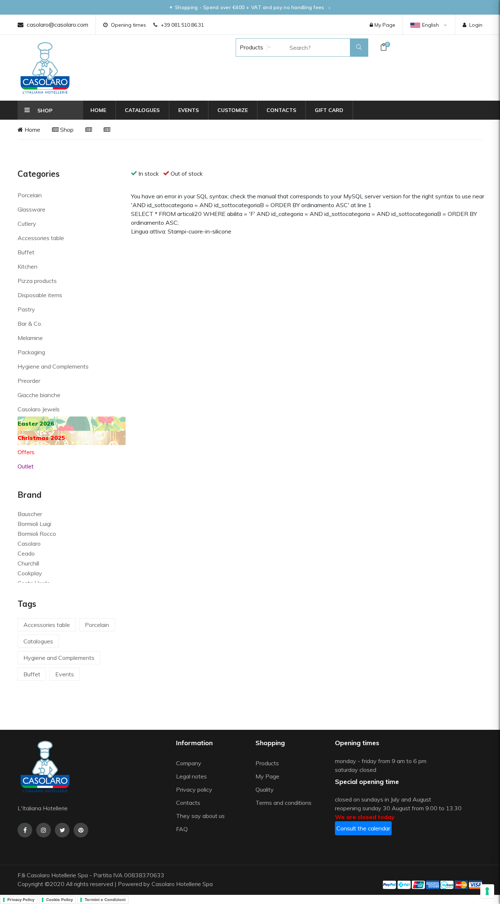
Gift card (329, 110)
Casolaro (29, 543)
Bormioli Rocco (37, 533)
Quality (265, 789)
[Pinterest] (81, 830)
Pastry (26, 309)
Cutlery (27, 223)
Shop (66, 129)
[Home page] (45, 67)
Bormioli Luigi (34, 523)
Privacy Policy (20, 899)
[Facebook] (25, 830)
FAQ (182, 829)
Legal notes (191, 776)
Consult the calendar (363, 828)
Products (251, 47)
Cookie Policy (59, 899)
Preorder (29, 380)
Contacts (281, 110)
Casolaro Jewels (39, 409)
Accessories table (41, 238)
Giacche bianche (39, 395)
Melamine (30, 337)
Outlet (26, 466)
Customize (232, 110)
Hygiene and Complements (53, 366)
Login (475, 25)
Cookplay (30, 573)
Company (188, 763)
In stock (148, 173)
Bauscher (30, 514)
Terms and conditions (283, 802)
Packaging (31, 352)
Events (188, 110)
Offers (26, 452)
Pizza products (37, 280)
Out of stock (187, 173)
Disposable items (40, 295)
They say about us (200, 815)
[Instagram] (43, 830)
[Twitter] (62, 830)
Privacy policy (194, 789)
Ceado (26, 553)
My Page (384, 25)
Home (98, 110)
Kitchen (27, 266)
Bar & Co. (30, 323)
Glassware (31, 209)
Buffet (26, 252)
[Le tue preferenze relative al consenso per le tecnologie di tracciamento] (487, 891)
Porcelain (30, 195)
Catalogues (142, 110)
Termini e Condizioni (105, 899)
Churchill (28, 563)
